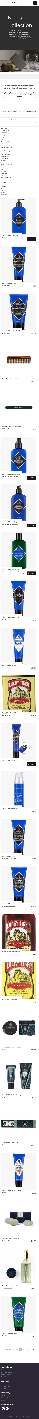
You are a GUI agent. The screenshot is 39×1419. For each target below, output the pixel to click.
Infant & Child (5, 141)
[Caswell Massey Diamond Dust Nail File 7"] (18, 407)
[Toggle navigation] (35, 3)
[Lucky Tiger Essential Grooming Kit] (18, 693)
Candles (3, 166)
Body (2, 184)
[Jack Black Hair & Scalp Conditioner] (18, 1314)
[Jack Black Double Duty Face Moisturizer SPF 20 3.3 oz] (18, 455)
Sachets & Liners (6, 177)
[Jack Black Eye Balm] (18, 741)
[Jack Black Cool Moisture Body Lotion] (18, 216)
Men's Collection (6, 183)
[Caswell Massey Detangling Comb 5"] (18, 359)
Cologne (3, 186)
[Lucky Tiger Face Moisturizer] (18, 932)
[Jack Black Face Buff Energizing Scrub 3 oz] (18, 837)
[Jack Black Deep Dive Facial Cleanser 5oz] (18, 311)
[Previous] (3, 98)
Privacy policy (5, 1398)
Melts (2, 169)
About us (3, 1395)
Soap (2, 137)
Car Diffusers (5, 179)
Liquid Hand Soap (6, 154)
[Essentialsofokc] (13, 2)
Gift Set (3, 139)
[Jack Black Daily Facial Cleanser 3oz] (18, 264)
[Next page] (33, 1349)
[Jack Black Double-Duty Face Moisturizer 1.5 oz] (18, 598)
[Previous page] (14, 1349)
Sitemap (3, 1388)
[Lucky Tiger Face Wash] (18, 980)
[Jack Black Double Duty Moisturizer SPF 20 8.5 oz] (18, 503)
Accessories (4, 143)
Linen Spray (4, 158)
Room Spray (4, 173)
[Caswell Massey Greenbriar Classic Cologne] (18, 1266)
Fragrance (4, 132)
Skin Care (4, 136)
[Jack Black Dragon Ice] (18, 646)
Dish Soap (4, 152)
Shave (3, 192)
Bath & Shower (5, 130)
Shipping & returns (6, 1386)
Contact (3, 1400)
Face (2, 188)
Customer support (6, 1384)
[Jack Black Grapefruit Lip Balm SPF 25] (18, 1171)
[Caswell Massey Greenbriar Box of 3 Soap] (18, 1219)
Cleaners (3, 149)
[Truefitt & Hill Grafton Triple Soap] (18, 1123)
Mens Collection (6, 1377)
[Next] (36, 98)
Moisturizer (4, 134)
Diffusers (3, 160)
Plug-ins (3, 171)
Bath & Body (4, 128)
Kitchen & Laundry (6, 147)
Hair (2, 190)
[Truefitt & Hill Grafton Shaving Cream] (18, 1028)
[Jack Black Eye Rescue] (18, 789)
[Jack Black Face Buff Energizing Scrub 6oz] (18, 884)
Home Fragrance (6, 164)
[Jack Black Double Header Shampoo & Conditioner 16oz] (18, 550)
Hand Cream (4, 156)
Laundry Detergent (6, 151)
